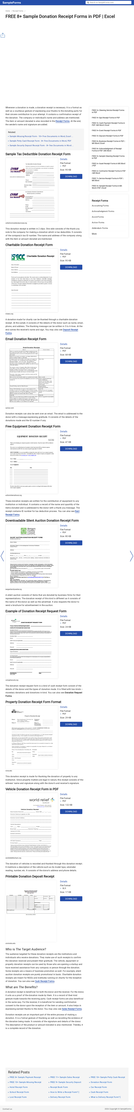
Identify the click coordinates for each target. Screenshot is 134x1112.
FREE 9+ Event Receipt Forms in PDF (106, 130)
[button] (109, 234)
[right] (131, 556)
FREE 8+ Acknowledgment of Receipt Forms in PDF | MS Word (107, 150)
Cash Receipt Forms (44, 981)
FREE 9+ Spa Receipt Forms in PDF (106, 118)
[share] (3, 35)
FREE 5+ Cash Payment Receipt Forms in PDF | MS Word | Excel (108, 124)
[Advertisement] (67, 42)
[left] (2, 556)
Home (7, 11)
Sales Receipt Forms (72, 1009)
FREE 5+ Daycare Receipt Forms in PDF (107, 136)
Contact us (7, 1109)
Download (71, 176)
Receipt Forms (18, 11)
